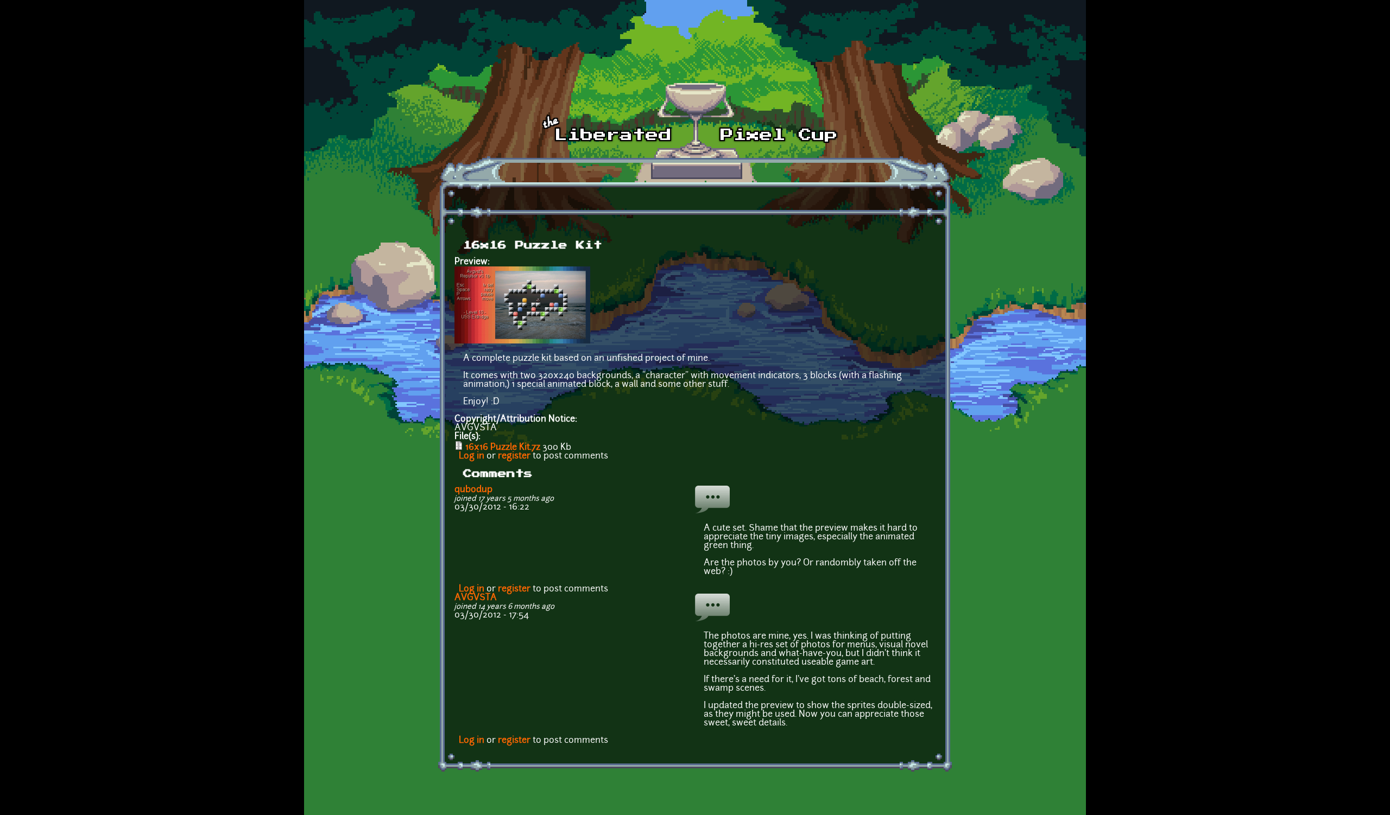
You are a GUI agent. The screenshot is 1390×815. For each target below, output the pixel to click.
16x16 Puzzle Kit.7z (502, 447)
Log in (471, 456)
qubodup (473, 490)
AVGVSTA (475, 598)
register (514, 456)
